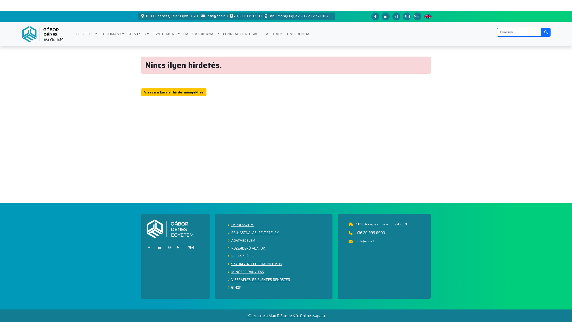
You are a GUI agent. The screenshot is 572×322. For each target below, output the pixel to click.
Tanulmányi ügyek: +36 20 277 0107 (298, 16)
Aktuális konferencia (287, 34)
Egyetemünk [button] (164, 34)
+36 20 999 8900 (247, 16)
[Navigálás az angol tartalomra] (428, 16)
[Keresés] (546, 32)
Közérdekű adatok (248, 248)
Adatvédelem (243, 240)
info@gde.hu (217, 16)
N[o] (417, 16)
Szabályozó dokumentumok (256, 264)
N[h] (406, 16)
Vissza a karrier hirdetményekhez (174, 92)
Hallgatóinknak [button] (200, 34)
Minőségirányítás (247, 272)
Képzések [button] (137, 34)
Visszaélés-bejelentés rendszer (260, 279)
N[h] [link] (180, 247)
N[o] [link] (190, 247)
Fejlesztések (243, 256)
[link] (149, 247)
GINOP (236, 287)
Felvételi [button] (85, 34)
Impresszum (242, 225)
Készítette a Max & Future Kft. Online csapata (286, 315)
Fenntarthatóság (241, 34)
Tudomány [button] (111, 34)
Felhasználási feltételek (255, 232)
